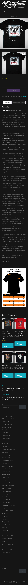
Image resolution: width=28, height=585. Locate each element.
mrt (15, 40)
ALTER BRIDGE (6, 110)
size (4, 83)
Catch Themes (16, 582)
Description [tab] (7, 102)
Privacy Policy (17, 581)
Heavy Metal (8, 14)
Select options (7, 345)
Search (4, 404)
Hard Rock (7, 98)
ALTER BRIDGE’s (9, 146)
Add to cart (13, 90)
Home (3, 14)
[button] (23, 54)
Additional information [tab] (18, 102)
